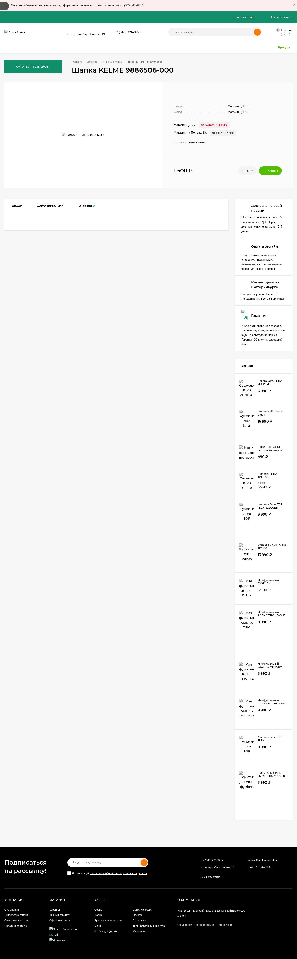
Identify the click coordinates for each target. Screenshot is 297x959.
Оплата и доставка (16, 926)
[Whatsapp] (146, 32)
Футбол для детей (105, 931)
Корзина (54, 909)
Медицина (139, 931)
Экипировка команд (16, 915)
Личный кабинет (59, 915)
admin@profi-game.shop (263, 860)
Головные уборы (112, 61)
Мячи (97, 926)
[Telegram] (152, 32)
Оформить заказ (59, 920)
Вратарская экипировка (108, 920)
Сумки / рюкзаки (142, 909)
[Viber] (157, 32)
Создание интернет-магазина (196, 924)
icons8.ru (239, 910)
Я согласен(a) (109, 873)
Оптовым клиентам (16, 920)
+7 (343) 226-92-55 (128, 32)
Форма (98, 915)
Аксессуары (140, 920)
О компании (11, 909)
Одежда (92, 61)
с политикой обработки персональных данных (118, 873)
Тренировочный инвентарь (149, 926)
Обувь (98, 909)
